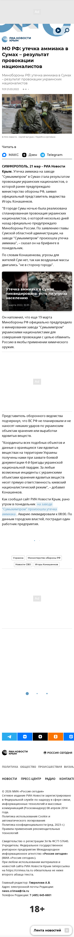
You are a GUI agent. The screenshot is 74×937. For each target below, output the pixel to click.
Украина (18, 557)
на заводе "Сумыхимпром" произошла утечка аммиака (30, 509)
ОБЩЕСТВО (28, 767)
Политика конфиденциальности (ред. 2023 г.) (33, 825)
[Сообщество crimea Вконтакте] (24, 737)
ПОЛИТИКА (10, 767)
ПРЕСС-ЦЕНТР (31, 779)
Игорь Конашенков (46, 564)
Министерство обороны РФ (44, 557)
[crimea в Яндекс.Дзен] (40, 737)
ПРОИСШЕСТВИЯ (50, 767)
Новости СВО (23, 564)
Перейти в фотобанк (45, 137)
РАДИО (50, 779)
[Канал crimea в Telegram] (9, 737)
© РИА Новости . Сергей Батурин (18, 137)
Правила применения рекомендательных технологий (31, 831)
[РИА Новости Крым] (16, 39)
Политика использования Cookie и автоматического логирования (26, 818)
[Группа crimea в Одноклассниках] (55, 737)
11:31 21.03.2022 (10, 89)
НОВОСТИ (9, 779)
